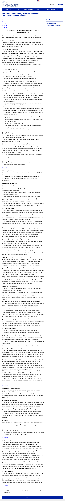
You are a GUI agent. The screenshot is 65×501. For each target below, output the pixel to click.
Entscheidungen (51, 9)
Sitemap (56, 1)
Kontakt (42, 1)
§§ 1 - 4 (4, 21)
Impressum (61, 1)
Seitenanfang (5, 167)
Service (59, 9)
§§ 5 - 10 (4, 23)
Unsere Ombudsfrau (28, 9)
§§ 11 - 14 (4, 25)
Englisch (38, 1)
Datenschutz (51, 1)
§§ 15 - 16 (4, 27)
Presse (46, 1)
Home (6, 9)
